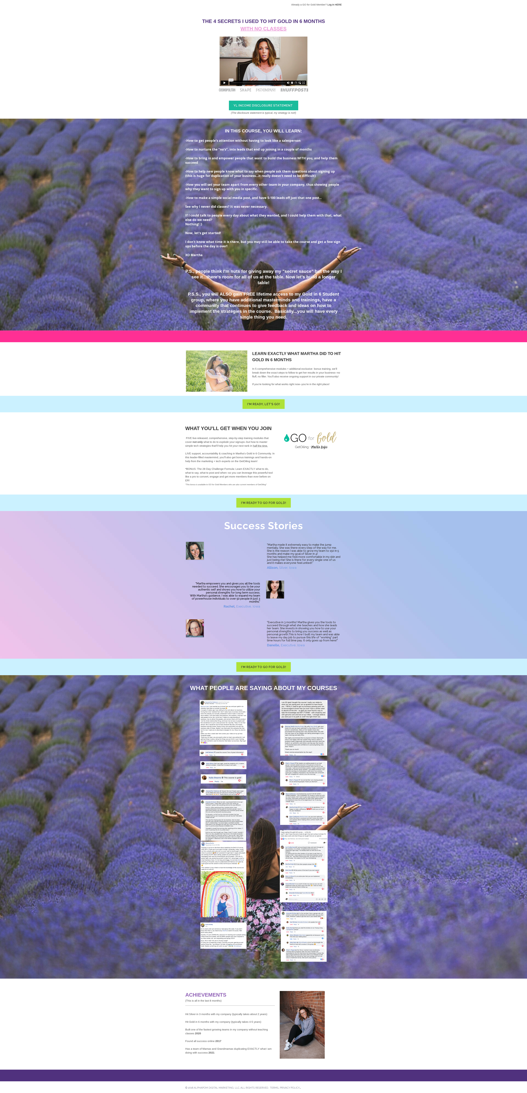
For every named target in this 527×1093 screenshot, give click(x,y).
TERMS (274, 1087)
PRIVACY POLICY (290, 1087)
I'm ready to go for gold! (263, 503)
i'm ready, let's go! (263, 404)
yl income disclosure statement (264, 105)
